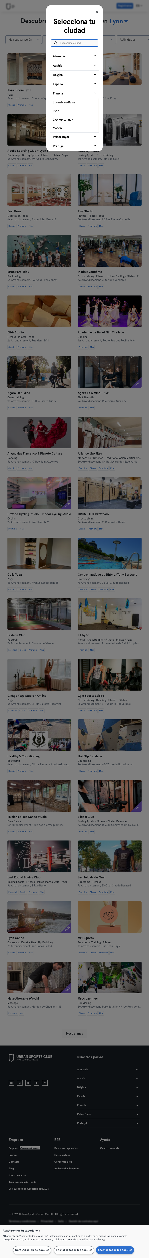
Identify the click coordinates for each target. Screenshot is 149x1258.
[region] (74, 1241)
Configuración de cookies (32, 1250)
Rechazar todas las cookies (74, 1250)
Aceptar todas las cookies (115, 1250)
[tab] (74, 56)
